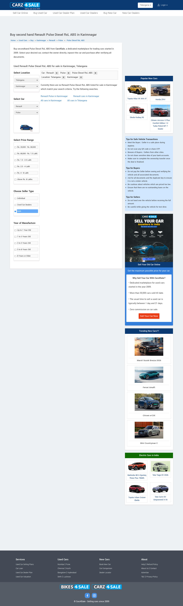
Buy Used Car (40, 13)
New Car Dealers (130, 13)
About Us (144, 568)
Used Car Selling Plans (25, 564)
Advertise (145, 572)
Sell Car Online (20, 13)
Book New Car (105, 564)
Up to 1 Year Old (24, 230)
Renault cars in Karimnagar (86, 96)
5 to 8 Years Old (24, 249)
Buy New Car (110, 13)
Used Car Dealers (89, 13)
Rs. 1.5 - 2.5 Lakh (24, 160)
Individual (21, 198)
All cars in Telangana (77, 100)
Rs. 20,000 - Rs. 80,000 (26, 147)
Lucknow (67, 576)
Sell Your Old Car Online (149, 264)
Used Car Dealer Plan (63, 13)
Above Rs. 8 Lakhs (24, 179)
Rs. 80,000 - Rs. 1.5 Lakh (27, 153)
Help (143, 564)
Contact (153, 568)
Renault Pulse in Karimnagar (54, 96)
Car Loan (19, 568)
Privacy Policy (152, 576)
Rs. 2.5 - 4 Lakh (23, 166)
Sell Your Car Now (149, 316)
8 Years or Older (24, 256)
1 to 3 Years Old (24, 236)
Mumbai (61, 564)
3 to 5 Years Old (24, 243)
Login (163, 5)
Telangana (145, 5)
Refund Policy (152, 564)
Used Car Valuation (23, 576)
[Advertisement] (91, 23)
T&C (143, 576)
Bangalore (62, 572)
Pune (68, 564)
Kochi (68, 568)
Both (19, 211)
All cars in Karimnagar (51, 100)
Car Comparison (105, 568)
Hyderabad (72, 572)
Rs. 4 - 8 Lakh (22, 173)
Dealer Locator (105, 572)
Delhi (60, 576)
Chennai (61, 568)
